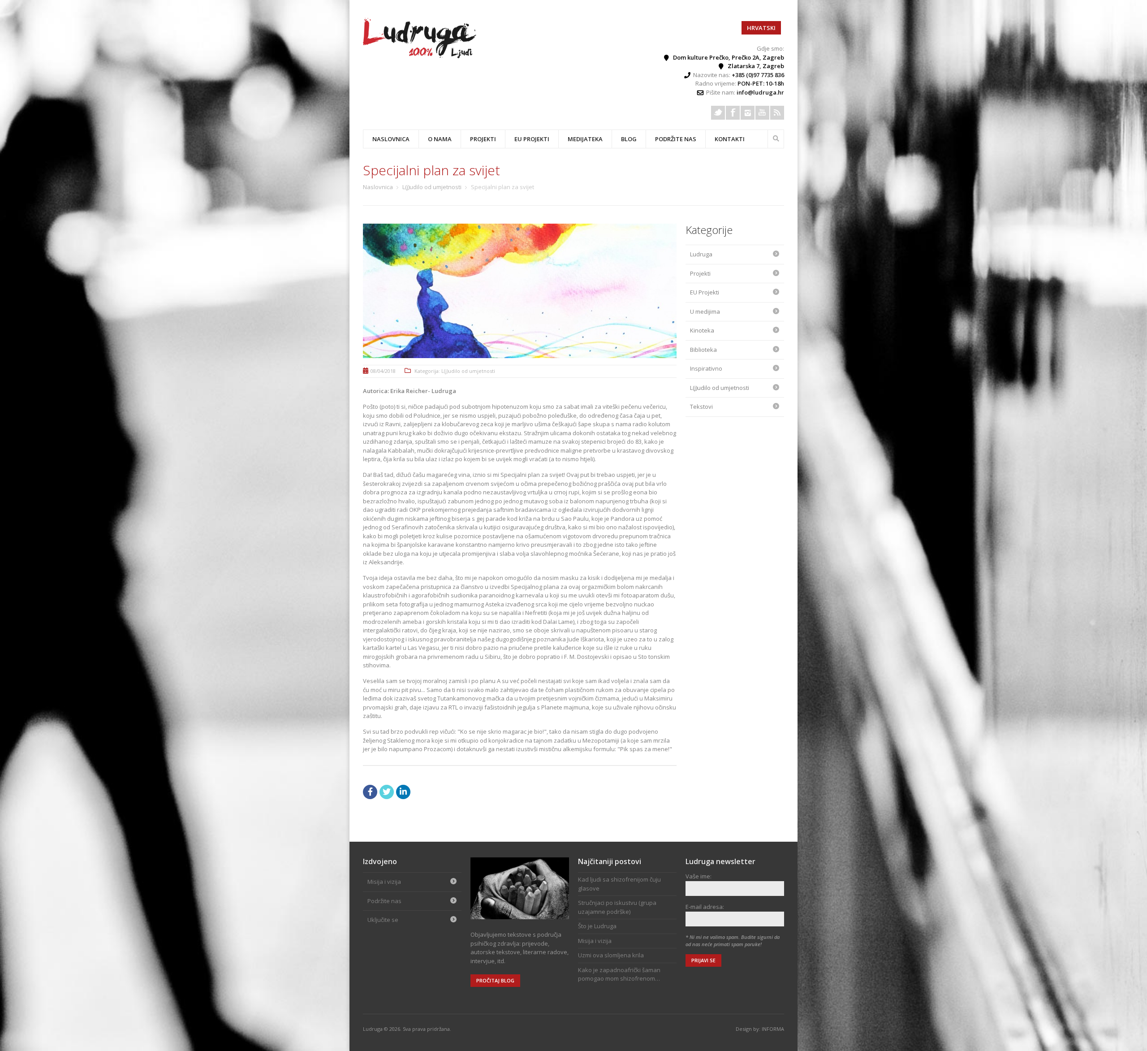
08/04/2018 (383, 371)
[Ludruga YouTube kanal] (762, 113)
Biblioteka (703, 350)
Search (776, 137)
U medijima (705, 311)
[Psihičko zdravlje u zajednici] (420, 56)
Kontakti (730, 139)
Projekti (700, 273)
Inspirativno (706, 368)
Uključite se (382, 920)
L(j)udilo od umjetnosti (431, 187)
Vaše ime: (698, 876)
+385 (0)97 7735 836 (758, 75)
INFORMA (773, 1028)
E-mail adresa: (705, 907)
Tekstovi (701, 406)
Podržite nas (675, 139)
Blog (629, 139)
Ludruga (701, 254)
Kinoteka (702, 330)
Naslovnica (391, 139)
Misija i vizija (384, 882)
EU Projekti (531, 139)
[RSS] (777, 113)
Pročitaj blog (495, 980)
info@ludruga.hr (760, 92)
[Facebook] (733, 113)
